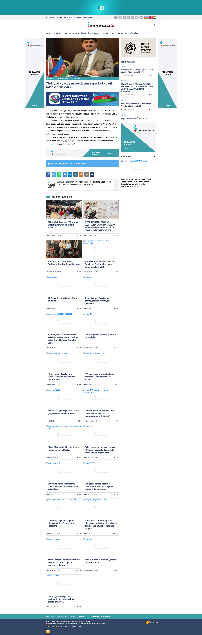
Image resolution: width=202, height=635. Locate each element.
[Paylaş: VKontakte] (75, 174)
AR (154, 17)
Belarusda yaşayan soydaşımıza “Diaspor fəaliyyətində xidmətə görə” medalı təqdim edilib (100, 450)
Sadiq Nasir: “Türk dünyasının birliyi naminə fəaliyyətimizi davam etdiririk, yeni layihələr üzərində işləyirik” (101, 524)
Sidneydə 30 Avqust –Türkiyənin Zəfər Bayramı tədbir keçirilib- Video (63, 225)
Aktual (49, 33)
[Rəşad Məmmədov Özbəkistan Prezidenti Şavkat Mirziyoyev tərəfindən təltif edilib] (101, 249)
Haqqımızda (62, 616)
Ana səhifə (50, 616)
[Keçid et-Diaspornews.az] (98, 24)
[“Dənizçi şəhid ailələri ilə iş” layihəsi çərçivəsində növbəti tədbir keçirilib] (64, 361)
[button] (92, 174)
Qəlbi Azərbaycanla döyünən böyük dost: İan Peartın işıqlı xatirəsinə (61, 523)
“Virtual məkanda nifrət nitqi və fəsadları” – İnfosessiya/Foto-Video (99, 377)
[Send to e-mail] (86, 174)
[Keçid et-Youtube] (137, 17)
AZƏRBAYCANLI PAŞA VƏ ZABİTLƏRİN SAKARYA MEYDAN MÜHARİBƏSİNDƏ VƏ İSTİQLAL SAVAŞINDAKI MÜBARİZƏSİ (100, 226)
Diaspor (75, 33)
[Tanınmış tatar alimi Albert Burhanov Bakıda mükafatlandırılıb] (64, 249)
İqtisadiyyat (93, 33)
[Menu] (48, 25)
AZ (146, 17)
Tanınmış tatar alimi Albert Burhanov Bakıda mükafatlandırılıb (64, 262)
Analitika (58, 33)
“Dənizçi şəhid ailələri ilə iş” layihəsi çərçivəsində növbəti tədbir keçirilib (61, 377)
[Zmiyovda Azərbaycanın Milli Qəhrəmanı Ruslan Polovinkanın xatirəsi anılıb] (64, 471)
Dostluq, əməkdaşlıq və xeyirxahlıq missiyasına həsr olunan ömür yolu (61, 599)
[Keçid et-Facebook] (116, 17)
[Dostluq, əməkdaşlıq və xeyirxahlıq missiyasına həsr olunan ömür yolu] (64, 584)
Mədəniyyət (122, 33)
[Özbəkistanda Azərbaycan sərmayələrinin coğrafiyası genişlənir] (101, 285)
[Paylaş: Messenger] (65, 174)
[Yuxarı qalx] (195, 628)
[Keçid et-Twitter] (120, 17)
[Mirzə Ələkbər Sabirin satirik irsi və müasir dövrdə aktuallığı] (64, 434)
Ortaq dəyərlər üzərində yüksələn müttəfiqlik (100, 336)
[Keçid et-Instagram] (124, 17)
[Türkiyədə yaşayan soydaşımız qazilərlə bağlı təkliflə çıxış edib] (82, 57)
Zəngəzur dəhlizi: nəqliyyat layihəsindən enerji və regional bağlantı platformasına (99, 486)
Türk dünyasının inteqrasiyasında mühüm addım (100, 561)
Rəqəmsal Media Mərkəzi (101, 616)
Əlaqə (73, 616)
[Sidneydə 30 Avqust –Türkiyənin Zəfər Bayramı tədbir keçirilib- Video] (64, 209)
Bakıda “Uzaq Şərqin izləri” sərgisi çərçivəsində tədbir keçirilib (64, 411)
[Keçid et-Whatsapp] (132, 17)
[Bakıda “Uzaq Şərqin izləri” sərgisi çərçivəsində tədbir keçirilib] (64, 398)
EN (150, 17)
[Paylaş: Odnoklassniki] (81, 174)
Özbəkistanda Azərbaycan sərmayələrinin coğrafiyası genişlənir (97, 301)
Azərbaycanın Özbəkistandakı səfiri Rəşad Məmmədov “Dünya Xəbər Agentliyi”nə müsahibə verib (63, 338)
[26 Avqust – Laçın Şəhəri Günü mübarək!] (64, 285)
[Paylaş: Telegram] (70, 174)
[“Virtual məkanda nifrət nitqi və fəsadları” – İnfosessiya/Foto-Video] (101, 361)
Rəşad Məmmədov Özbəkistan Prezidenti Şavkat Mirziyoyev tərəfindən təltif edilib (99, 264)
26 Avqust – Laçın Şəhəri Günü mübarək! (62, 299)
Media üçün (83, 616)
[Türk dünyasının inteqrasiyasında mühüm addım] (101, 547)
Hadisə (68, 33)
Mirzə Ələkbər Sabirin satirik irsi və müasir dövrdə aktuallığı (64, 448)
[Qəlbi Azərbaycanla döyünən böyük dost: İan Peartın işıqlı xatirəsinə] (64, 508)
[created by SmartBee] (152, 622)
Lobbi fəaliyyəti (108, 33)
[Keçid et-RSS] (141, 17)
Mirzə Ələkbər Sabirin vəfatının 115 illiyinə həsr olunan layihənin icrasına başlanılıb (64, 562)
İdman (84, 33)
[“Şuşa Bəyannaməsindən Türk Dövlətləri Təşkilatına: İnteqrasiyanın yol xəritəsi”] (101, 398)
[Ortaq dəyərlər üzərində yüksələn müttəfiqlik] (101, 322)
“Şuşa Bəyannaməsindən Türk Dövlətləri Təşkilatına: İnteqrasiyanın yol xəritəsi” (99, 413)
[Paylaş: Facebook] (48, 174)
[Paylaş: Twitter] (54, 174)
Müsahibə (133, 33)
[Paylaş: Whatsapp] (59, 174)
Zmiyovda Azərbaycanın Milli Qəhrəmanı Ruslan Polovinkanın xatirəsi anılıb (63, 486)
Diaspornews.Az (52, 626)
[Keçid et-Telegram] (128, 17)
